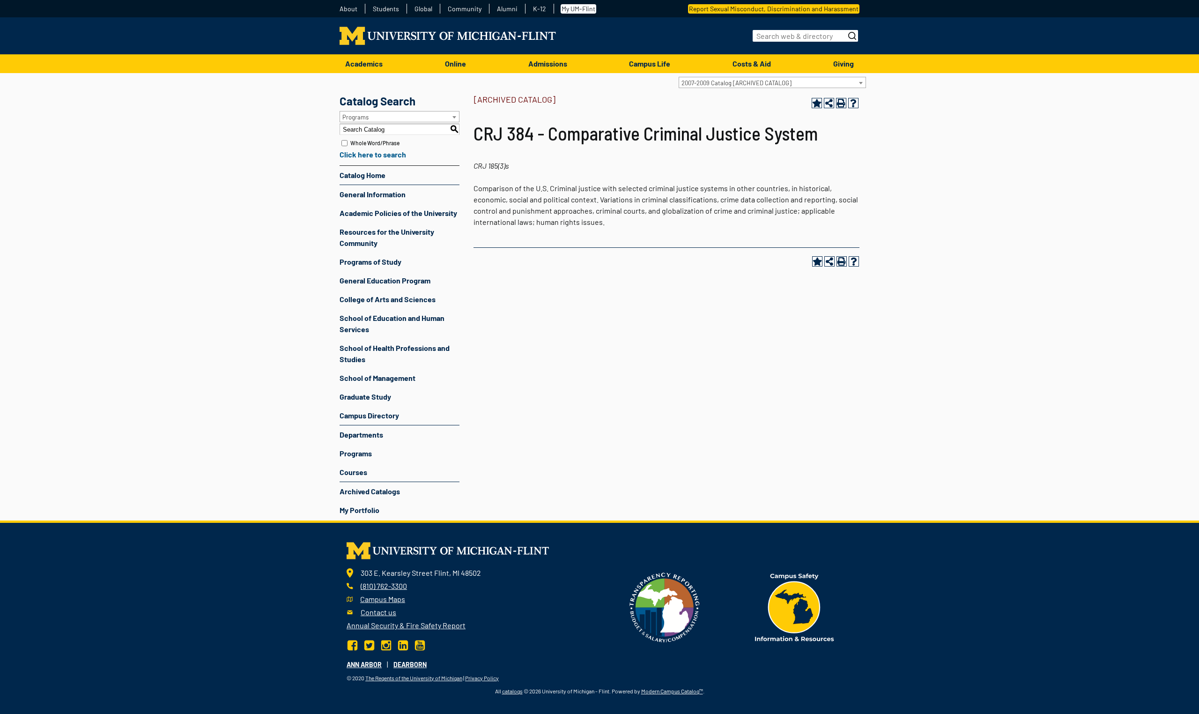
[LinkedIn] (403, 644)
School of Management (377, 377)
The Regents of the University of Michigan (413, 678)
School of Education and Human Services (392, 323)
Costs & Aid (752, 63)
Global (423, 9)
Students (386, 9)
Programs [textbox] (355, 117)
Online (455, 63)
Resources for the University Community (387, 237)
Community (464, 9)
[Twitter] (369, 644)
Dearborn (410, 665)
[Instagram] (386, 644)
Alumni (507, 9)
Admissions (547, 63)
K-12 (539, 9)
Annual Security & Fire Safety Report (406, 625)
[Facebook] (353, 644)
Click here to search (373, 154)
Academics (364, 63)
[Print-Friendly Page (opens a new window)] (841, 103)
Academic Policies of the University (398, 212)
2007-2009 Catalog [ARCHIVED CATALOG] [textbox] (736, 83)
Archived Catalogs (370, 491)
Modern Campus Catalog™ (672, 691)
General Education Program (385, 280)
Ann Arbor (364, 665)
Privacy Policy (482, 678)
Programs (356, 453)
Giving (843, 63)
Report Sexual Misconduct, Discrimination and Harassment (774, 9)
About (348, 9)
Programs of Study (370, 261)
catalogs (512, 691)
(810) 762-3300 (384, 585)
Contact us (378, 612)
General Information (373, 194)
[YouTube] (420, 644)
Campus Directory (369, 415)
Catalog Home (362, 175)
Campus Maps (382, 599)
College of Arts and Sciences (388, 299)
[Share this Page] (829, 103)
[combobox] (772, 82)
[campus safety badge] (794, 606)
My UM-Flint (578, 9)
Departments (361, 434)
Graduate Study (365, 396)
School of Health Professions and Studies (395, 353)
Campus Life (649, 63)
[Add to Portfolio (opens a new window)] (817, 103)
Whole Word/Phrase (375, 143)
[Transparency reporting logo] (664, 606)
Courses (353, 472)
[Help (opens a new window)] (853, 103)
